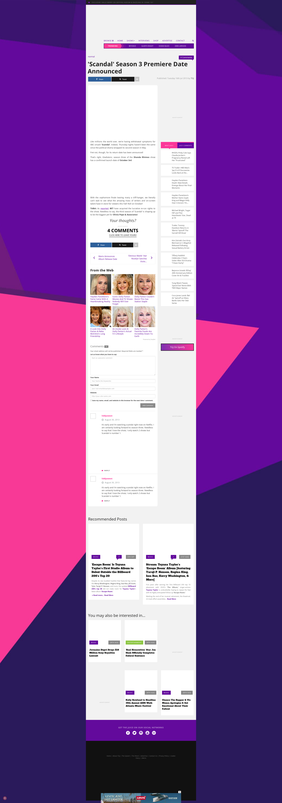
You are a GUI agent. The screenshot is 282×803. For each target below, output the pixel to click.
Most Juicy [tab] (169, 145)
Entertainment (134, 642)
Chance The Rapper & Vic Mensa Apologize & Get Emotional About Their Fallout (176, 704)
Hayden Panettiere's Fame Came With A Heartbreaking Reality (100, 299)
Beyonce (132, 46)
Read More (108, 595)
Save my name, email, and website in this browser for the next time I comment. (122, 400)
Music (96, 557)
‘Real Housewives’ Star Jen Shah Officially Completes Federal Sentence (141, 652)
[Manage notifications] (5, 798)
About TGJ (116, 756)
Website (93, 393)
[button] (192, 41)
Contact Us (153, 756)
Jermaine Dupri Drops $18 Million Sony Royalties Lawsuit (104, 652)
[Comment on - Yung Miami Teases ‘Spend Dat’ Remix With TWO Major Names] (177, 285)
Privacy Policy (164, 756)
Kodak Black (164, 46)
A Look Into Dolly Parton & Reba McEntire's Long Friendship (98, 332)
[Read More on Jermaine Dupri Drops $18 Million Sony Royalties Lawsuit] (104, 629)
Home (120, 41)
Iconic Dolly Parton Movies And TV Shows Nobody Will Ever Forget (122, 300)
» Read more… (98, 595)
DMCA (144, 758)
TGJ (192, 78)
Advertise (167, 41)
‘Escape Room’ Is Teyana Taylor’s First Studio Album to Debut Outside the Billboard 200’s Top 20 (113, 570)
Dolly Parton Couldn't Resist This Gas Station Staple (144, 299)
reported (104, 208)
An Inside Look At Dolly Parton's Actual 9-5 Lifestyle (122, 331)
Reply (107, 470)
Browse (108, 41)
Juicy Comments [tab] (185, 145)
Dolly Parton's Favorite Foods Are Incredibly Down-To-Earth (144, 332)
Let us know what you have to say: (103, 354)
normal (91, 56)
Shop (156, 41)
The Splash (126, 756)
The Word (135, 756)
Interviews (144, 41)
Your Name (94, 377)
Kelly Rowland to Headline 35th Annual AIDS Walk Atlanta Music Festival (141, 703)
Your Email (94, 385)
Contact (180, 41)
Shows (130, 41)
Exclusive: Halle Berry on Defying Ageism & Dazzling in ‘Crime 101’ (122, 2)
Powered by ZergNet (149, 339)
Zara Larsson (180, 46)
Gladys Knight (147, 46)
